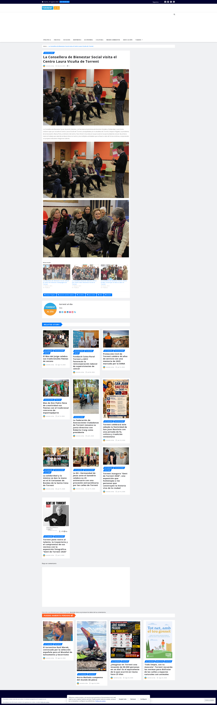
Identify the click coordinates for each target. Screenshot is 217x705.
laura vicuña (91, 295)
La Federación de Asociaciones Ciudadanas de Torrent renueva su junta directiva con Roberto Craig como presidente (86, 426)
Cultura (99, 40)
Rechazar (133, 699)
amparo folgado (50, 295)
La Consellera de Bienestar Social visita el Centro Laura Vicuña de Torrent (71, 46)
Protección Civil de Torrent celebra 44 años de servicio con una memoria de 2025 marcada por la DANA (115, 359)
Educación (127, 40)
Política (47, 40)
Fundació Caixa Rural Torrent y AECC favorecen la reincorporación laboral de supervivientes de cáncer (85, 362)
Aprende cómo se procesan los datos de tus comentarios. (88, 612)
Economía (88, 40)
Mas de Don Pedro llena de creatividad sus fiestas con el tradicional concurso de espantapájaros (56, 408)
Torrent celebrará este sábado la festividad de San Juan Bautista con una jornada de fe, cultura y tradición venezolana (115, 430)
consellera (81, 295)
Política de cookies (100, 701)
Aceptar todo (122, 699)
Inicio (45, 46)
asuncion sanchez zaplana (66, 295)
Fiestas (57, 40)
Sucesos (66, 40)
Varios (139, 40)
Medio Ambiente (113, 40)
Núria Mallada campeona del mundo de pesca (90, 678)
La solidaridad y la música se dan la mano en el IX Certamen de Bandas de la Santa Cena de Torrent (55, 480)
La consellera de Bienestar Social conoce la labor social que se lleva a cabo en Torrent (114, 282)
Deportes (77, 40)
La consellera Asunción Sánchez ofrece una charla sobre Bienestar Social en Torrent (84, 282)
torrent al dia (50, 66)
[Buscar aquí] (174, 14)
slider (100, 295)
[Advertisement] (103, 25)
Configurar (143, 699)
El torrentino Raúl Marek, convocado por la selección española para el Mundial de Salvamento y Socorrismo (57, 651)
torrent (109, 295)
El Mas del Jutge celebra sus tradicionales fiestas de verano (55, 358)
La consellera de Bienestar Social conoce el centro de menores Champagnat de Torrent (56, 282)
